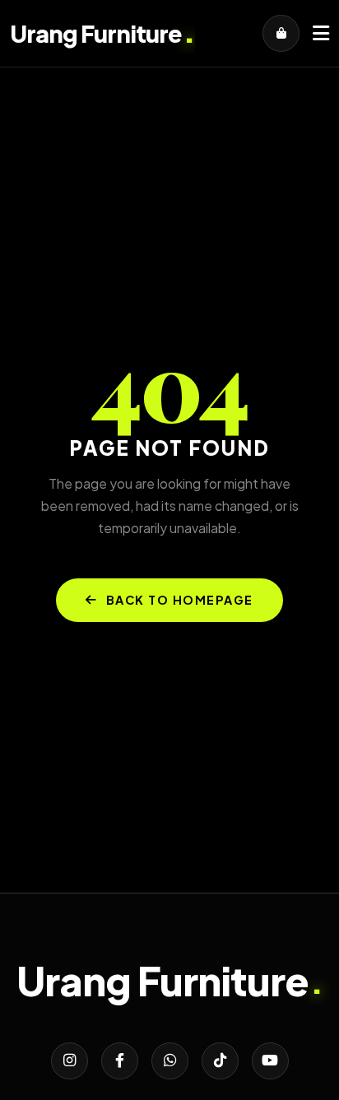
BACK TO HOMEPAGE (179, 599)
